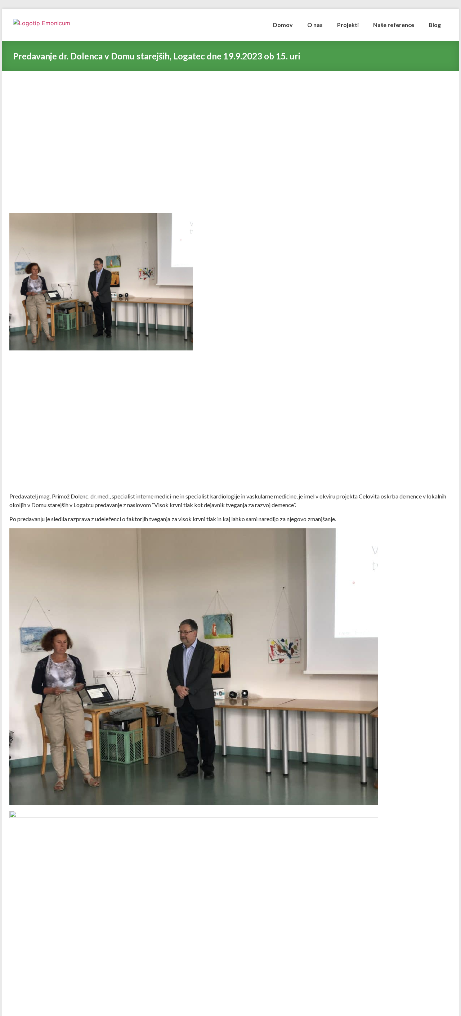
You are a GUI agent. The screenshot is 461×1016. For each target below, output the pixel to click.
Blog (435, 24)
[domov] (54, 25)
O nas (315, 24)
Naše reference (393, 24)
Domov (283, 24)
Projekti (348, 24)
